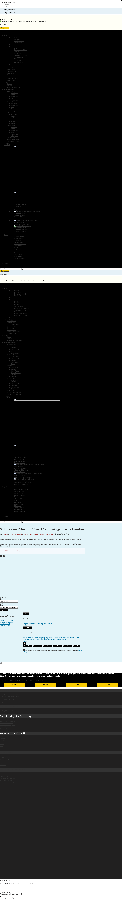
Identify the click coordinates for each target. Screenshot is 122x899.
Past (60, 638)
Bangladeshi (14, 100)
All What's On (27, 638)
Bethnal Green (11, 102)
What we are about (5, 757)
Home (6, 534)
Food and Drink (18, 219)
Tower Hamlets (39, 534)
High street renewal (20, 236)
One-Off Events (5, 624)
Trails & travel (11, 80)
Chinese (13, 123)
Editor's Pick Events (6, 620)
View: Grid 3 (47, 646)
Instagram (2, 742)
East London (28, 534)
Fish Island (49, 534)
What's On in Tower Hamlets (11, 694)
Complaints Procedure (6, 780)
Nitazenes (17, 59)
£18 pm (107, 684)
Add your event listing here (14, 551)
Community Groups (19, 213)
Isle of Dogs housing (20, 60)
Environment (18, 42)
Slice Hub (7, 145)
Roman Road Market (13, 139)
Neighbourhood (28, 624)
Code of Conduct (4, 774)
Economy (17, 39)
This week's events (20, 204)
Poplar (9, 112)
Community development (21, 229)
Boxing (13, 111)
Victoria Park (11, 137)
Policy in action (18, 242)
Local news (14, 114)
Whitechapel (11, 91)
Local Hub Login (9, 2)
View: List (76, 646)
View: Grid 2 (37, 646)
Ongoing (42, 638)
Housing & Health (19, 41)
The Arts (9, 85)
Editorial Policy (4, 776)
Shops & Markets (12, 71)
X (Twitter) (2, 740)
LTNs (15, 48)
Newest (36, 624)
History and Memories (13, 87)
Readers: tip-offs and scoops (11, 710)
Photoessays (18, 249)
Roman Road (11, 125)
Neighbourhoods (9, 89)
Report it (6, 263)
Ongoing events (19, 210)
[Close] (121, 0)
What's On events (16, 534)
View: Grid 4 (57, 646)
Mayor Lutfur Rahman (20, 55)
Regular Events (5, 626)
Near (1, 603)
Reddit (1, 746)
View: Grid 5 (67, 646)
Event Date (49, 624)
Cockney (13, 132)
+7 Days (27, 628)
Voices (16, 247)
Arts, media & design (20, 227)
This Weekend (31, 639)
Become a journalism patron (7, 725)
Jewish (13, 98)
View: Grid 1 (28, 646)
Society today (18, 240)
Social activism (18, 238)
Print (5, 233)
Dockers (13, 121)
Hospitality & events (20, 231)
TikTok (2, 744)
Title (25, 614)
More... (6, 235)
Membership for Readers (6, 723)
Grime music (14, 134)
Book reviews (11, 77)
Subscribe (3, 24)
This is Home (18, 245)
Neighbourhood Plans (20, 50)
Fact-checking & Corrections (7, 778)
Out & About (8, 66)
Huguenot (14, 109)
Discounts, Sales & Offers (21, 224)
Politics (16, 37)
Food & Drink (11, 68)
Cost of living (18, 53)
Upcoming (35, 638)
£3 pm (14, 684)
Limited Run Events (6, 622)
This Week (39, 639)
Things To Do (11, 69)
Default (25, 625)
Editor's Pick (10, 73)
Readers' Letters (8, 700)
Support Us (5, 28)
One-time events (19, 208)
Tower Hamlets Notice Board (11, 696)
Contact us (3, 765)
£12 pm (76, 684)
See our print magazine (6, 728)
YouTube (2, 747)
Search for (3, 597)
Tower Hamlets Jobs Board (11, 697)
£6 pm (45, 684)
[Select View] (24, 643)
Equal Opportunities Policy (7, 782)
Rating (41, 624)
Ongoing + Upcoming (52, 638)
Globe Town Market (13, 141)
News (5, 35)
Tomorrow (70, 638)
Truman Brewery (19, 57)
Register (6, 4)
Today (64, 638)
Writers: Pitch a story (9, 712)
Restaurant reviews (12, 78)
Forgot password (9, 6)
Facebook (2, 738)
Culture (6, 82)
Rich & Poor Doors (19, 62)
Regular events (18, 206)
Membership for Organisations (8, 721)
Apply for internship (5, 763)
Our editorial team (4, 759)
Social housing (15, 120)
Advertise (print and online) (7, 727)
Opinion (6, 143)
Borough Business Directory (11, 699)
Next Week (62, 639)
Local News (14, 93)
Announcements (19, 222)
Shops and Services (20, 217)
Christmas (10, 75)
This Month (47, 639)
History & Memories (20, 244)
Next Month (55, 639)
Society (9, 84)
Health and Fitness (19, 215)
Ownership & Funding (5, 761)
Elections (17, 51)
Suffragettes (14, 136)
